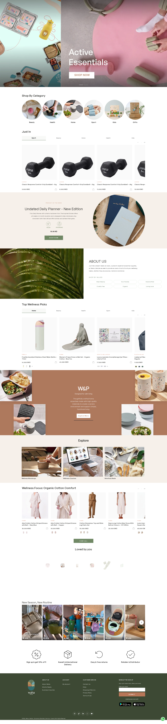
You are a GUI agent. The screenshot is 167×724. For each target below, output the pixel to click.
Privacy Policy (87, 697)
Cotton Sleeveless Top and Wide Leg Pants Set (91, 524)
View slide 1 (81, 83)
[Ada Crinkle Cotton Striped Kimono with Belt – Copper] (64, 505)
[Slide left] (139, 142)
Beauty (58, 138)
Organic (125, 286)
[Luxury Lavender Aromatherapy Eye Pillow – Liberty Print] (114, 334)
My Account (66, 688)
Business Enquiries (48, 694)
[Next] (124, 565)
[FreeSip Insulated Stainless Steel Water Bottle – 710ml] (39, 334)
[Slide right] (143, 142)
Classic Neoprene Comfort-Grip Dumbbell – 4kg (114, 184)
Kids (133, 138)
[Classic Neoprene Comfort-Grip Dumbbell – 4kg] (114, 162)
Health (108, 138)
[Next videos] (141, 626)
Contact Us (86, 688)
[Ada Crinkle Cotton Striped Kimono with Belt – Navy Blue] (35, 505)
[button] (32, 626)
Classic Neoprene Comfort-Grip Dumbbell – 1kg (39, 184)
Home (83, 138)
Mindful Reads (47, 691)
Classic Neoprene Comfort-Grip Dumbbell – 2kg (76, 184)
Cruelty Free (101, 286)
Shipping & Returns (89, 694)
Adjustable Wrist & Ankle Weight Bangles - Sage (48, 593)
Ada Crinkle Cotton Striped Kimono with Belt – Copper (63, 524)
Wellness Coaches (69, 478)
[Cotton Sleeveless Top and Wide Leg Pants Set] (93, 505)
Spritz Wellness (83, 388)
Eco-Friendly (125, 282)
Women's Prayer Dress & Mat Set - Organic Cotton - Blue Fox (74, 358)
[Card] (41, 462)
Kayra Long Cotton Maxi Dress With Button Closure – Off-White (121, 524)
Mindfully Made (110, 478)
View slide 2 (86, 83)
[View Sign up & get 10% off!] (36, 658)
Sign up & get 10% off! (36, 666)
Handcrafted (150, 282)
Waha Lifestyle (29, 722)
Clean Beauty (100, 282)
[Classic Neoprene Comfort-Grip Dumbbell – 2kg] (77, 162)
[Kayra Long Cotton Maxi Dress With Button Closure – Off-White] (121, 505)
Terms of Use (87, 699)
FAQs (84, 691)
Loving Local (150, 286)
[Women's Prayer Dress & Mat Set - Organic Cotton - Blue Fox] (77, 334)
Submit (132, 698)
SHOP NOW (53, 237)
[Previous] (42, 565)
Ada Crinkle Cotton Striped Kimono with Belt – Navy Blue (35, 524)
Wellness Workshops (29, 478)
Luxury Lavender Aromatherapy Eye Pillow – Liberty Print (112, 358)
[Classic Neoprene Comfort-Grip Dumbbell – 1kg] (39, 162)
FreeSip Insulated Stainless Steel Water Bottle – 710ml (39, 358)
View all (84, 541)
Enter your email (123, 690)
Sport (34, 138)
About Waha (46, 688)
